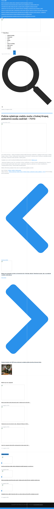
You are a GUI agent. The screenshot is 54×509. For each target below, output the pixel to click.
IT (7, 42)
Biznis (8, 40)
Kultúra (9, 48)
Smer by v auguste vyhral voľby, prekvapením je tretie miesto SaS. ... (15, 445)
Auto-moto (10, 45)
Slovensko (9, 37)
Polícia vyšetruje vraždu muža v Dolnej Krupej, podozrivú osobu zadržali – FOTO (27, 171)
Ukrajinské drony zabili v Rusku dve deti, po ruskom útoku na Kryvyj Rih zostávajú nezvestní (19, 494)
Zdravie (9, 47)
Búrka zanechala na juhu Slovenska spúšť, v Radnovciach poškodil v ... (16, 402)
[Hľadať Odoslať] (14, 52)
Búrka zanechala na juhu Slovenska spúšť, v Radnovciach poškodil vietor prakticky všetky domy (20, 480)
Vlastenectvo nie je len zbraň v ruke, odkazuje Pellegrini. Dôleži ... (15, 423)
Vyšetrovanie (18, 170)
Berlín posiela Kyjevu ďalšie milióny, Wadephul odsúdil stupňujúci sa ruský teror (17, 466)
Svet (8, 38)
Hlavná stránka (10, 35)
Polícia (9, 170)
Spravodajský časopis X (38, 504)
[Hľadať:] (8, 54)
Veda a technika (11, 43)
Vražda (13, 170)
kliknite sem (34, 160)
